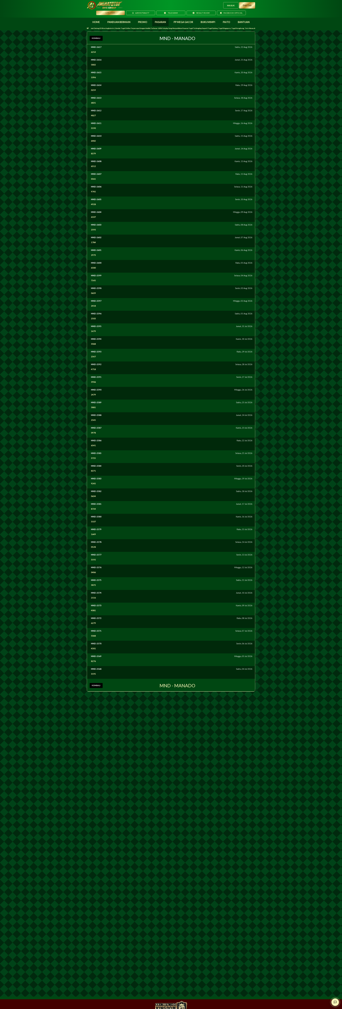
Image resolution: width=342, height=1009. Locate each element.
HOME (96, 22)
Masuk (231, 5)
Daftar (247, 5)
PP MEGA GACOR (183, 22)
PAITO (226, 22)
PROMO (142, 22)
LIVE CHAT (110, 13)
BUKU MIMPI (208, 22)
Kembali (96, 38)
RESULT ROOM (202, 13)
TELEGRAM (172, 13)
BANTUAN (244, 22)
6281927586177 (142, 13)
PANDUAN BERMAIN (118, 22)
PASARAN (160, 22)
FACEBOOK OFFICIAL (233, 13)
